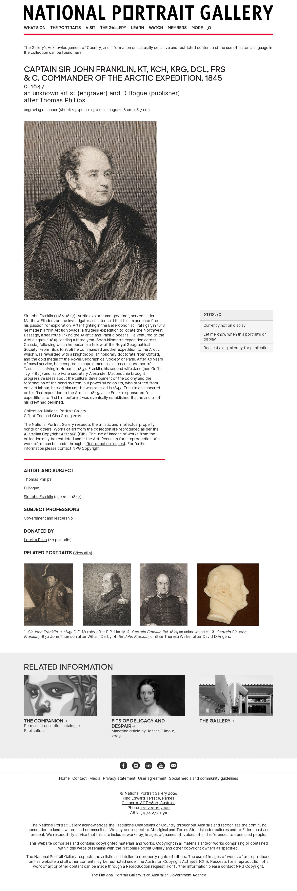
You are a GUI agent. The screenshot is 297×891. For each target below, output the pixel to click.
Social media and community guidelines (203, 778)
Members (177, 27)
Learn (137, 27)
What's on (34, 27)
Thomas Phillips (62, 100)
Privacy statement (119, 778)
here (78, 52)
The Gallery (113, 27)
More (197, 27)
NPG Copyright (86, 448)
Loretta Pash (35, 540)
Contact (79, 778)
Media (94, 778)
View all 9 (82, 553)
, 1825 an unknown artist (171, 632)
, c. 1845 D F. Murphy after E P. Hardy (76, 632)
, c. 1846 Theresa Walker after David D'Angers (174, 636)
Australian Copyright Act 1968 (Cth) (55, 434)
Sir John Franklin (38, 496)
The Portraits (65, 27)
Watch (156, 27)
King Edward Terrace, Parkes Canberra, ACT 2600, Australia (148, 800)
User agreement (152, 778)
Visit (90, 27)
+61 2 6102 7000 (155, 807)
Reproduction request (105, 443)
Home (64, 778)
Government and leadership (48, 518)
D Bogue (134, 93)
